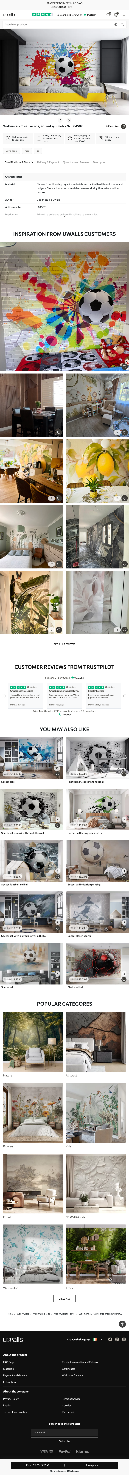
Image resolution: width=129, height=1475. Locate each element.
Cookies (66, 1405)
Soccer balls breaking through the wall (22, 832)
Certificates (68, 1368)
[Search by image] (115, 24)
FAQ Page (8, 1362)
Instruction (9, 1381)
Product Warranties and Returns (80, 1362)
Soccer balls (7, 781)
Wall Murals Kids (41, 1313)
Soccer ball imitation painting (84, 884)
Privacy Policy (11, 1398)
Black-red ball (75, 987)
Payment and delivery (15, 1375)
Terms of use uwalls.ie (15, 1411)
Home (10, 1313)
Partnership (68, 1411)
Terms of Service (71, 1398)
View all (64, 1298)
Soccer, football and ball (14, 884)
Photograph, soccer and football (86, 781)
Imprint (7, 1405)
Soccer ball (7, 987)
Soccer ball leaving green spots (85, 832)
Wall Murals (23, 1313)
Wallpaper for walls (72, 1375)
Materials (8, 1368)
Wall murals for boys (64, 1313)
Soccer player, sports (79, 935)
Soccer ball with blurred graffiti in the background (24, 935)
